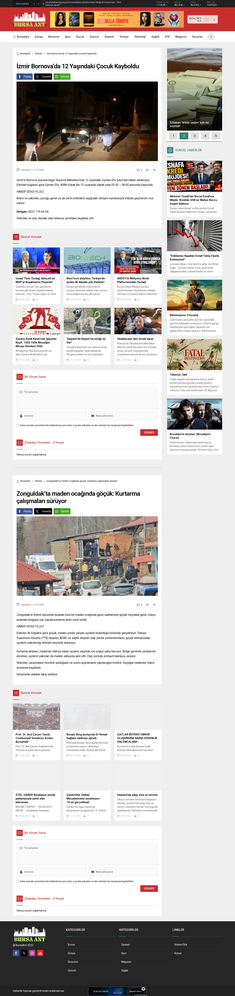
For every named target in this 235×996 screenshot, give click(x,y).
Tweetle (46, 76)
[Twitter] (24, 953)
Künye (178, 953)
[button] (173, 135)
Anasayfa (25, 53)
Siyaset (125, 944)
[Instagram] (32, 953)
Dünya (71, 953)
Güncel (72, 970)
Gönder (65, 76)
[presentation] (170, 89)
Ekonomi (73, 961)
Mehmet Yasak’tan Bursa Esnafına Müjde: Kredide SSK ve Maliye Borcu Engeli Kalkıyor (86, 3)
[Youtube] (40, 953)
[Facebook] (16, 953)
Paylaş (27, 76)
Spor (124, 953)
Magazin (126, 961)
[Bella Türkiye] (117, 26)
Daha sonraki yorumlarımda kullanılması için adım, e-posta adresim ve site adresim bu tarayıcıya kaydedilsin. (77, 425)
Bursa (71, 944)
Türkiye (38, 53)
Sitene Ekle (180, 944)
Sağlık (124, 970)
